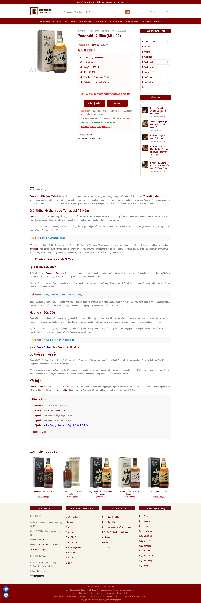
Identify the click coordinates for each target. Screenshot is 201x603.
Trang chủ (82, 31)
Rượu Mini (146, 51)
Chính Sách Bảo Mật (111, 517)
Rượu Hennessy (145, 560)
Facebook (36, 431)
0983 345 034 (42, 571)
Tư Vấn (117, 103)
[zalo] (6, 595)
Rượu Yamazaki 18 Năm (43, 492)
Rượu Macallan (145, 521)
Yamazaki (122, 31)
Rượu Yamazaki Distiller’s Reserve (67, 347)
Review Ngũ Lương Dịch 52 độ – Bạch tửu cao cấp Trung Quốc (159, 165)
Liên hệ (105, 542)
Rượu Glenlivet (145, 540)
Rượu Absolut (144, 550)
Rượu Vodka (100, 21)
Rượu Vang (70, 21)
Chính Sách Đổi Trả (110, 522)
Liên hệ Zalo (94, 103)
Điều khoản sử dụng (109, 596)
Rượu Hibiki (144, 526)
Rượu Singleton (145, 536)
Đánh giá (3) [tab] (41, 190)
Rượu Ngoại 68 (115, 599)
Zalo (44, 431)
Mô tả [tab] (32, 190)
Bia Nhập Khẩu (116, 21)
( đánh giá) (95, 45)
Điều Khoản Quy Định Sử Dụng (115, 532)
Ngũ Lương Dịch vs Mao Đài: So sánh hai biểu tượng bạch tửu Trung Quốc (159, 150)
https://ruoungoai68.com (54, 410)
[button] (33, 70)
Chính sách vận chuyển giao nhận (116, 527)
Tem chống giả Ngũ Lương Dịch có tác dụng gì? (158, 124)
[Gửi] (127, 12)
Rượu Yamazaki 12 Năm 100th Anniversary (64, 294)
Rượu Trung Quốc (149, 72)
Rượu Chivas (144, 516)
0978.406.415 (42, 539)
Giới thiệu (106, 537)
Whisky (145, 87)
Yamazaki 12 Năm (95, 139)
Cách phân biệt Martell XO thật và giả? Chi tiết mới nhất (159, 111)
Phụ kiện (145, 21)
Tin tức (156, 21)
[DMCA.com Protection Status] (37, 576)
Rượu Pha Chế (85, 21)
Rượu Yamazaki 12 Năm (55, 238)
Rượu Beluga (144, 565)
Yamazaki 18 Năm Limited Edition (60, 340)
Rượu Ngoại (56, 21)
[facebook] (6, 589)
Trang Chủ (45, 21)
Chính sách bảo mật (127, 596)
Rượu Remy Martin (146, 555)
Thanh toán (107, 547)
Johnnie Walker (145, 531)
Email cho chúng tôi (38, 549)
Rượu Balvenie (145, 545)
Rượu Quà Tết (132, 21)
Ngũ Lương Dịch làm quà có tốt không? (159, 136)
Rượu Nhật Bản (108, 31)
